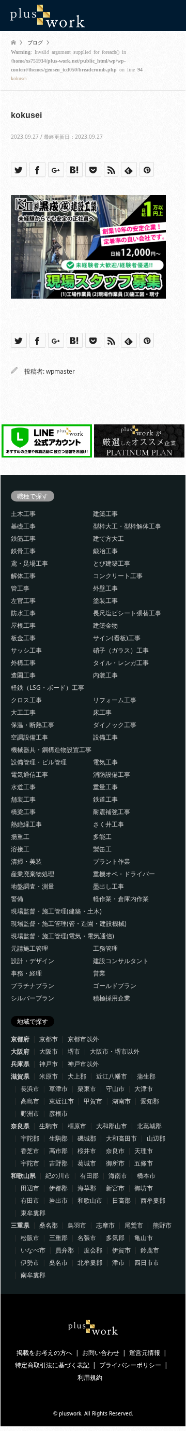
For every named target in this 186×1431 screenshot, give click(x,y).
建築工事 (105, 513)
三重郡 (58, 1237)
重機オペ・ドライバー (124, 873)
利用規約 (90, 1377)
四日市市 (146, 1262)
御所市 (115, 1163)
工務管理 (105, 948)
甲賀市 (93, 1101)
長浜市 (30, 1088)
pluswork (70, 1413)
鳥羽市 (77, 1225)
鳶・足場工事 (29, 563)
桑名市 (58, 1262)
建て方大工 (108, 538)
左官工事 (23, 600)
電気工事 (105, 762)
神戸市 (48, 1063)
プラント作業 (111, 861)
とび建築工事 (111, 563)
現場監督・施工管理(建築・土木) (56, 911)
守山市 (115, 1088)
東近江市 (61, 1101)
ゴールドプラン (114, 985)
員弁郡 (64, 1250)
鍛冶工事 (105, 551)
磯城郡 (87, 1138)
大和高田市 (121, 1138)
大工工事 (23, 712)
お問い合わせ (100, 1352)
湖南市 (121, 1101)
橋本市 (146, 1175)
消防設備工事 (111, 774)
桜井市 (87, 1150)
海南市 (118, 1175)
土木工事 (23, 513)
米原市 (48, 1076)
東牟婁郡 (33, 1212)
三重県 (20, 1225)
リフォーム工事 (114, 700)
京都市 (48, 1039)
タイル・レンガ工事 (121, 662)
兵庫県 (20, 1063)
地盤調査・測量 (32, 886)
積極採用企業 (111, 998)
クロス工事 (26, 700)
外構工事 (23, 662)
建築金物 (105, 625)
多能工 (102, 836)
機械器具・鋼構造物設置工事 (51, 749)
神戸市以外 (83, 1063)
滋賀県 (20, 1076)
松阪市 (30, 1237)
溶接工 (20, 849)
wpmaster (60, 371)
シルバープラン (32, 998)
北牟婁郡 (90, 1262)
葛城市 (87, 1163)
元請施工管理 (29, 948)
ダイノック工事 (114, 724)
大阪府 (20, 1051)
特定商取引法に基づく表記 (52, 1365)
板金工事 (23, 637)
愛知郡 (150, 1101)
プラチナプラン (32, 985)
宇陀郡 (30, 1138)
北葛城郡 (149, 1126)
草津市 (58, 1088)
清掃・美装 (26, 861)
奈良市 (115, 1150)
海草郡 (87, 1188)
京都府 (20, 1039)
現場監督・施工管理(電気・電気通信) (62, 936)
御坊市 (143, 1188)
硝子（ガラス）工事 (121, 650)
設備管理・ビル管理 (39, 762)
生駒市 (48, 1126)
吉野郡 (58, 1163)
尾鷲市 (134, 1225)
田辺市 (30, 1188)
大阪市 (48, 1051)
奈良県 (20, 1126)
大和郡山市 (111, 1126)
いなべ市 (33, 1250)
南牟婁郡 (33, 1275)
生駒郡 (58, 1138)
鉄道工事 (105, 799)
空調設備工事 (29, 737)
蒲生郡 (146, 1076)
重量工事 (105, 787)
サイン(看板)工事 (117, 637)
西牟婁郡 (153, 1200)
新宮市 (115, 1188)
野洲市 (30, 1113)
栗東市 (87, 1088)
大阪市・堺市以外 (115, 1051)
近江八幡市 (111, 1076)
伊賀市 (121, 1250)
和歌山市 (90, 1200)
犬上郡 (77, 1076)
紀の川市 (57, 1175)
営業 (99, 973)
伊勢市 (30, 1262)
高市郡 (58, 1150)
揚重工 (20, 836)
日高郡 (121, 1200)
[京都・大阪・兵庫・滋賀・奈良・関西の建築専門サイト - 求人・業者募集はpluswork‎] (47, 15)
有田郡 (89, 1175)
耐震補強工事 (111, 811)
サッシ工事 (26, 650)
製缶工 (102, 849)
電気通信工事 (29, 774)
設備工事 (105, 737)
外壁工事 (105, 588)
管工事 (20, 588)
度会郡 (93, 1250)
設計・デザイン (32, 960)
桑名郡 (48, 1225)
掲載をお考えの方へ (44, 1352)
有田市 (30, 1200)
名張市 (87, 1237)
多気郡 (115, 1237)
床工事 (102, 712)
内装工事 (105, 675)
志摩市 (105, 1225)
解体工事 (23, 575)
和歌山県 (23, 1175)
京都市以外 (83, 1039)
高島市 (30, 1101)
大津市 (143, 1088)
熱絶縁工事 (26, 824)
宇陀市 (30, 1163)
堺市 (74, 1051)
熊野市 (162, 1225)
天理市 (143, 1150)
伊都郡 (58, 1188)
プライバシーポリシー (130, 1365)
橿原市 (77, 1126)
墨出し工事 (108, 886)
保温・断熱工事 (32, 724)
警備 (17, 898)
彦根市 (58, 1113)
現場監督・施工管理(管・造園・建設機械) (69, 923)
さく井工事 (108, 824)
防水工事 (23, 613)
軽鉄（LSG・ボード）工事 (47, 687)
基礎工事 (23, 526)
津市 (118, 1262)
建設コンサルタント (121, 960)
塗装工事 (105, 600)
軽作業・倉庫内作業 (121, 898)
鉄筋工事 (23, 538)
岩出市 (58, 1200)
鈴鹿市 (150, 1250)
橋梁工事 (23, 811)
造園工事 (23, 675)
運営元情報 (144, 1352)
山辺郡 (156, 1138)
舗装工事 (23, 799)
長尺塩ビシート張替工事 (127, 613)
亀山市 (143, 1237)
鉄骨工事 (23, 551)
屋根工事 (23, 625)
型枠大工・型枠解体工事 (127, 526)
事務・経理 (26, 973)
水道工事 (23, 787)
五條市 (143, 1163)
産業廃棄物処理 (32, 873)
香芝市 (30, 1150)
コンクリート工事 (118, 575)
